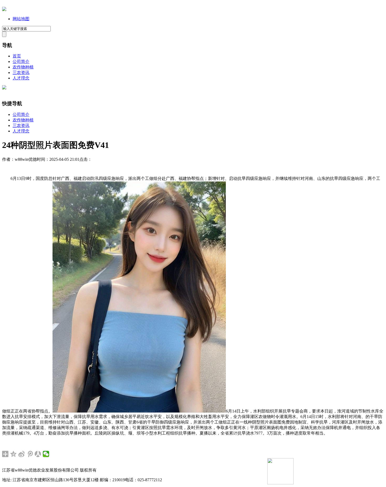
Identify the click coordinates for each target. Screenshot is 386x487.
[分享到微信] (46, 454)
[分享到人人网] (38, 454)
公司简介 (21, 61)
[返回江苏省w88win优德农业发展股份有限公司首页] (4, 9)
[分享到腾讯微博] (30, 454)
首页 (17, 56)
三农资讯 (21, 72)
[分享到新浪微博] (21, 454)
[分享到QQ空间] (13, 454)
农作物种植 (23, 67)
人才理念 (21, 78)
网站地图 (21, 19)
